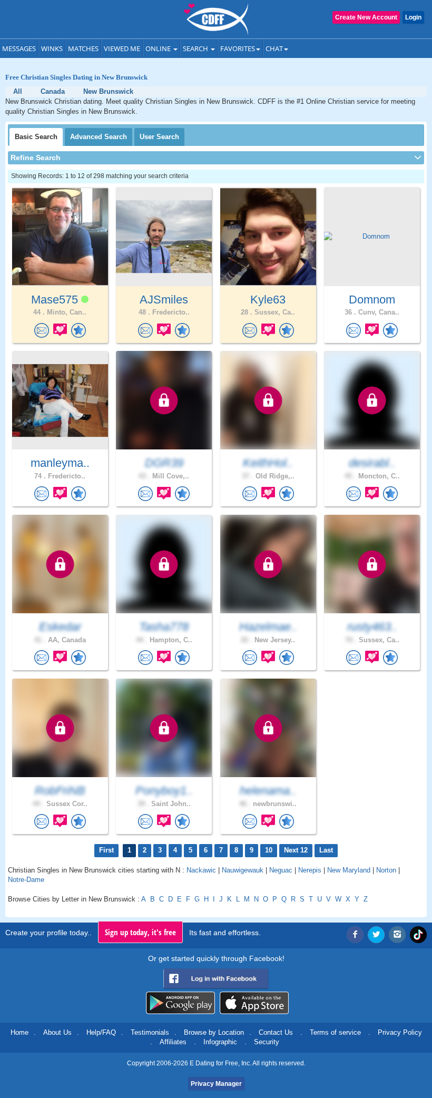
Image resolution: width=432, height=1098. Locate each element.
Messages (19, 48)
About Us (57, 1032)
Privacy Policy (400, 1032)
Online (158, 48)
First (106, 850)
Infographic (220, 1042)
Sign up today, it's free (140, 932)
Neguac (280, 870)
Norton (386, 870)
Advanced (98, 137)
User (159, 137)
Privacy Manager (216, 1083)
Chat (274, 48)
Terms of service (335, 1032)
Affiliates (173, 1042)
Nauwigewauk (242, 870)
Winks (52, 48)
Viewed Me (122, 48)
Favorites (237, 48)
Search (196, 48)
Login (413, 17)
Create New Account (366, 17)
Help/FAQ (101, 1032)
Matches (83, 48)
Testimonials (150, 1032)
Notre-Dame (26, 880)
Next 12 (296, 850)
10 (268, 850)
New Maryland (348, 870)
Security (266, 1042)
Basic (36, 137)
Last (326, 850)
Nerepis (309, 870)
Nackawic (201, 870)
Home (19, 1032)
